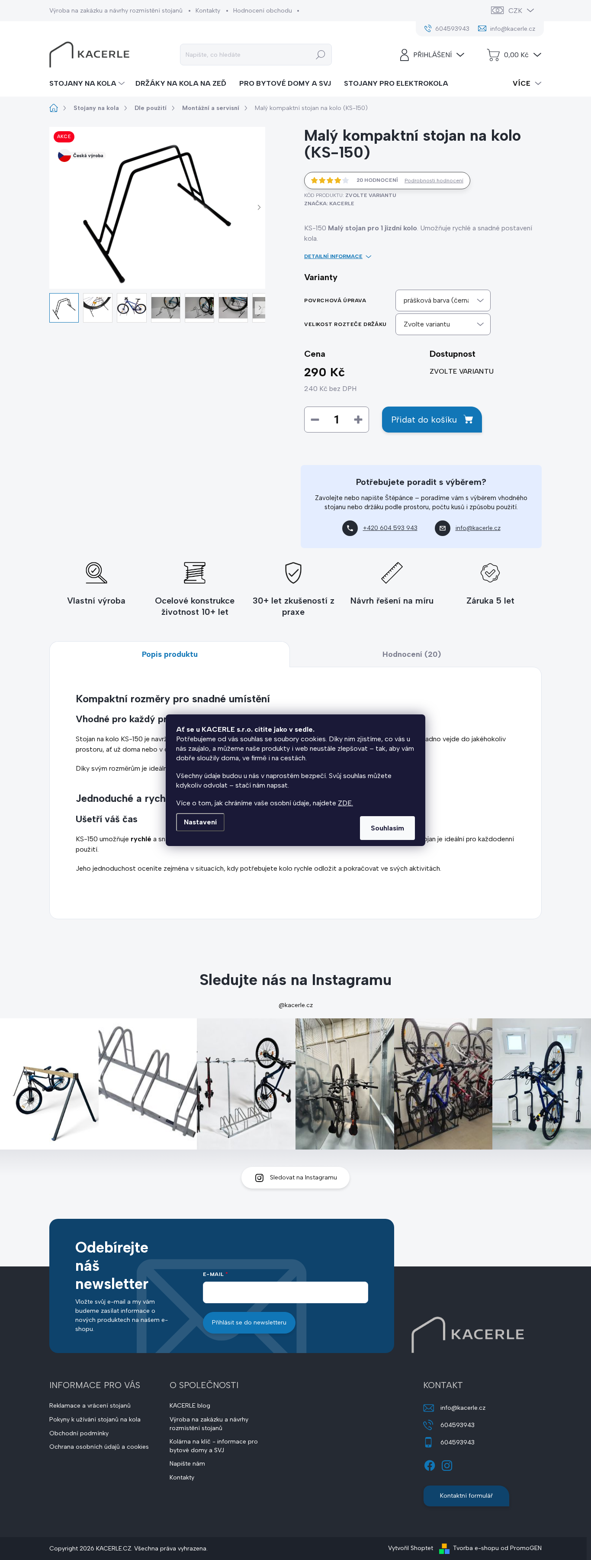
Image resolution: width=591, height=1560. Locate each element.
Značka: (329, 203)
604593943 (457, 1425)
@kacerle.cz (296, 1005)
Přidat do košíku (424, 419)
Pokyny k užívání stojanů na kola (95, 1419)
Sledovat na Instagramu (303, 1177)
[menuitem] (88, 84)
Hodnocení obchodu (262, 10)
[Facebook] (429, 1463)
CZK (515, 10)
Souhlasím (387, 828)
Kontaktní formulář (466, 1495)
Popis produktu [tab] (170, 654)
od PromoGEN (521, 1548)
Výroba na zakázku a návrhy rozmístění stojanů (116, 10)
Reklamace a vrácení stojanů (90, 1405)
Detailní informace (333, 256)
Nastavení (200, 822)
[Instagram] (446, 1463)
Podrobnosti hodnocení (434, 181)
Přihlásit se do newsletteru (249, 1322)
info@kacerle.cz (462, 1407)
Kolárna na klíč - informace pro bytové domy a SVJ (214, 1446)
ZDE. (345, 803)
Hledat (321, 54)
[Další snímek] (259, 208)
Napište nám (187, 1463)
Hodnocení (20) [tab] (411, 654)
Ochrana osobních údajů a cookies (99, 1446)
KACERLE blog (190, 1405)
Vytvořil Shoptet (410, 1548)
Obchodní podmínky (79, 1433)
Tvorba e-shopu (476, 1548)
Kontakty (208, 10)
